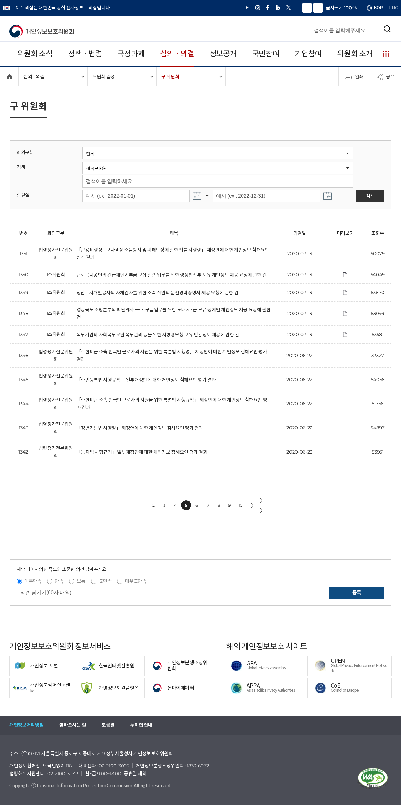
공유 (390, 76)
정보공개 (223, 54)
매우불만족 (135, 581)
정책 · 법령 (85, 54)
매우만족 (33, 581)
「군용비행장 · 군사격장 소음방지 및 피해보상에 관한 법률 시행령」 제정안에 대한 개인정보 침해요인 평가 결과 (172, 253)
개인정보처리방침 (26, 725)
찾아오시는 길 (72, 725)
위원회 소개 (354, 54)
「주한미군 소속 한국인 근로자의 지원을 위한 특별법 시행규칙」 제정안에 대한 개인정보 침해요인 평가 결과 (171, 403)
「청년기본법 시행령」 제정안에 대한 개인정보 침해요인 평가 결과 (139, 428)
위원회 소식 (35, 54)
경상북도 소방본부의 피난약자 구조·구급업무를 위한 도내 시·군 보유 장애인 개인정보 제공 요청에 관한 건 (173, 313)
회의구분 (25, 152)
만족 (59, 581)
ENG (393, 8)
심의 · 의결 (177, 54)
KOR (378, 8)
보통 (81, 581)
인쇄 (359, 76)
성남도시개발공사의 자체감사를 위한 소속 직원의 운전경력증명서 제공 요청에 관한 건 (157, 293)
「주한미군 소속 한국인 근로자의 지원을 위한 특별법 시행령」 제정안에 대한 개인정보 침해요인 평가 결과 (171, 355)
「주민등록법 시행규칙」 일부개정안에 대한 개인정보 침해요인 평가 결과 (146, 380)
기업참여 (308, 54)
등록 (356, 592)
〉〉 (262, 505)
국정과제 (131, 54)
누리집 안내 (141, 725)
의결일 (23, 195)
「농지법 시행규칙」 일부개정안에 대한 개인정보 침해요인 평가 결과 (141, 452)
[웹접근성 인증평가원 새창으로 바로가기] (372, 778)
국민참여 (265, 54)
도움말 (108, 725)
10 (240, 505)
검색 (21, 167)
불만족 (105, 581)
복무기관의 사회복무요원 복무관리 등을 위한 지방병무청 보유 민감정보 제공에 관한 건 (157, 335)
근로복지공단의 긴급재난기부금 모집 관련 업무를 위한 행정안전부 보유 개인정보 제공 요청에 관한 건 (171, 275)
